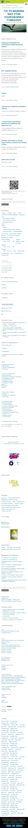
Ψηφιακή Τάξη (4, 598)
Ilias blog (3, 387)
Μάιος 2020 (3, 768)
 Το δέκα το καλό (5, 413)
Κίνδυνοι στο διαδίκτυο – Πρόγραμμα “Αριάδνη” (11, 564)
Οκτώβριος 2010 (5, 798)
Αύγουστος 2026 (5, 721)
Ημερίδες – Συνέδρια (20, 241)
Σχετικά (21, 7)
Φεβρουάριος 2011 (5, 794)
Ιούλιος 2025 (22, 724)
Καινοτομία (18, 243)
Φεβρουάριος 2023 (13, 741)
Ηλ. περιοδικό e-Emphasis (7, 503)
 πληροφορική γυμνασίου (7, 381)
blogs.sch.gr (4, 497)
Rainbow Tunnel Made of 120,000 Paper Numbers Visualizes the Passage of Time (14, 142)
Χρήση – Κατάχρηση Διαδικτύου (8, 566)
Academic (3, 212)
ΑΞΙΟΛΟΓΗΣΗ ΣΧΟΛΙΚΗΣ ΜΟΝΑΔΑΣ (9, 214)
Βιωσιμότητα (22, 214)
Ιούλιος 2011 (12, 790)
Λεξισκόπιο (3, 643)
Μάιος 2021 (10, 758)
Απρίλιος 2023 (18, 739)
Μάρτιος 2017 (18, 771)
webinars (20, 212)
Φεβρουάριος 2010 (5, 803)
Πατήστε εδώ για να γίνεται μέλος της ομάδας (14, 443)
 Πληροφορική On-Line (6, 379)
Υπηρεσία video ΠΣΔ (6, 511)
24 (10, 268)
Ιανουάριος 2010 (14, 803)
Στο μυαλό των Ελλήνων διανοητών (10, 617)
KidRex (3, 695)
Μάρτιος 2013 (19, 777)
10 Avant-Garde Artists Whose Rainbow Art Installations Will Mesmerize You (11, 123)
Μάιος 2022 (10, 749)
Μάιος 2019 (3, 770)
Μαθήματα (3, 245)
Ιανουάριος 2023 (5, 743)
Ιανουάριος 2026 (13, 721)
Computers (3, 709)
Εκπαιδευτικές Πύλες (6, 632)
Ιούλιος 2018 (20, 770)
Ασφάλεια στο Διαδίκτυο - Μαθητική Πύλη (10, 599)
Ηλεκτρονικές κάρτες (18, 503)
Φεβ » (6, 272)
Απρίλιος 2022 (18, 749)
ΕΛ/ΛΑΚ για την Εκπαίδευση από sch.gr (10, 631)
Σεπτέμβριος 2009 (14, 807)
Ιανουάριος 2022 (5, 753)
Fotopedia (10, 709)
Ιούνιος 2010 (19, 800)
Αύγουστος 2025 (14, 724)
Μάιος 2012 (20, 783)
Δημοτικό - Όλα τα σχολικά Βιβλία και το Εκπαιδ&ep (14, 335)
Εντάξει (9, 825)
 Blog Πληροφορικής (6, 375)
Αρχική (3, 5)
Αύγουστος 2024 (5, 732)
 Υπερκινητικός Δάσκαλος (7, 410)
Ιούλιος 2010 (13, 800)
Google (3, 700)
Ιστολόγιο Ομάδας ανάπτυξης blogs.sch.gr (10, 507)
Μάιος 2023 (10, 739)
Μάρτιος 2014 (4, 775)
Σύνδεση (3, 547)
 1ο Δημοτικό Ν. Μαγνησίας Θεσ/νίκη (9, 412)
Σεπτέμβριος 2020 (14, 764)
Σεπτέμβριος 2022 (5, 747)
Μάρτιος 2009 (12, 809)
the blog (3, 384)
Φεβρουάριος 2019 (12, 770)
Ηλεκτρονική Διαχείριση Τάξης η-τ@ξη (9, 505)
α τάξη (4, 241)
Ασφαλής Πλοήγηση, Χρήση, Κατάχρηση (12, 229)
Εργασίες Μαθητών (5, 239)
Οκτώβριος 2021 (13, 754)
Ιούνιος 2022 (4, 749)
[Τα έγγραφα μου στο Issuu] (6, 311)
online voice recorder (8, 159)
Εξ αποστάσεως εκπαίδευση (9, 220)
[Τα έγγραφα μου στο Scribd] (6, 308)
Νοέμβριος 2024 (13, 728)
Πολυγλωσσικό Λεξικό (6, 649)
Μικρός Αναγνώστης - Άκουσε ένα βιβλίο (10, 682)
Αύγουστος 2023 (13, 738)
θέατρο (14, 250)
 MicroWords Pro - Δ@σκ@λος (8, 395)
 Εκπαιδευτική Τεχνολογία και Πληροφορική (11, 376)
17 (10, 267)
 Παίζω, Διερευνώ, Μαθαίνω (7, 392)
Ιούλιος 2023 (21, 738)
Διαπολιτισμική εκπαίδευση (9, 218)
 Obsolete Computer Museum (8, 367)
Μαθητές (15, 5)
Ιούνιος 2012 (13, 783)
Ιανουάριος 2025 (21, 726)
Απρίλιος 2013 (11, 777)
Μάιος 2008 (20, 813)
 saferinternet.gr (5, 351)
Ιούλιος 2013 (11, 775)
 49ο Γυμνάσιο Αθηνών (6, 402)
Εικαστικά (9, 250)
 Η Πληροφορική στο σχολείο (8, 378)
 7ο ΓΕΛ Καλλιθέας (6, 416)
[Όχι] (26, 822)
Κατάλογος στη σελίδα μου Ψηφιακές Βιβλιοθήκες (12, 683)
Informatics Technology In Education (9, 281)
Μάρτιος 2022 (4, 751)
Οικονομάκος (4, 385)
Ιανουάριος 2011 (14, 794)
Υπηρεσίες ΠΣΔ (4, 255)
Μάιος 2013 (3, 777)
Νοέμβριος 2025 (4, 723)
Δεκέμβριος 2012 (13, 779)
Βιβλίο (4, 250)
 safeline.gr (4, 348)
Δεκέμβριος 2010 (5, 796)
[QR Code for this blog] (14, 185)
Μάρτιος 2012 (12, 785)
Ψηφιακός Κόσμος (6, 7)
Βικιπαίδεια (3, 668)
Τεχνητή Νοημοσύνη (18, 253)
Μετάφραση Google (5, 658)
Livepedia (3, 669)
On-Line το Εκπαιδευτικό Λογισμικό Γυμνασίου (11, 601)
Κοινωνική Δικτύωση (7, 231)
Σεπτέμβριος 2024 (14, 730)
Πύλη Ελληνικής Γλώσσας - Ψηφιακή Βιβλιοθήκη (12, 675)
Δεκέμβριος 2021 (13, 753)
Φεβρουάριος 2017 (5, 773)
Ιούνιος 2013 (18, 775)
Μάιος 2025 (3, 726)
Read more (19, 825)
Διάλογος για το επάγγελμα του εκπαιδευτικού (13, 619)
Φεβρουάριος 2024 (19, 734)
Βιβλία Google (13, 686)
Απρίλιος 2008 (4, 815)
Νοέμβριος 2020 (13, 762)
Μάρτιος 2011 (18, 792)
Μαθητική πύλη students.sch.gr (8, 509)
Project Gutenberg (5, 686)
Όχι (13, 825)
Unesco (14, 212)
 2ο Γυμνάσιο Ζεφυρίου (6, 404)
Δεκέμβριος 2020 (5, 762)
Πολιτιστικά (3, 249)
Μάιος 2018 (3, 771)
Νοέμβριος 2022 (4, 745)
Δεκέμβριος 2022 (13, 743)
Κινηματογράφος (21, 250)
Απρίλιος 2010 (11, 801)
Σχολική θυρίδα (6, 616)
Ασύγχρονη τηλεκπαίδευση (14, 497)
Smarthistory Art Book (6, 689)
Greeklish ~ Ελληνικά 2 (6, 652)
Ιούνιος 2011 (19, 790)
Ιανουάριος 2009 (5, 811)
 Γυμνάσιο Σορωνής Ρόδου (7, 407)
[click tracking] (9, 706)
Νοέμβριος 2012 (4, 781)
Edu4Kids (3, 284)
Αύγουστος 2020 (5, 766)
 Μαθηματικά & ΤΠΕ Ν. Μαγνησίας (9, 421)
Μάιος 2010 (3, 801)
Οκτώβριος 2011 (4, 788)
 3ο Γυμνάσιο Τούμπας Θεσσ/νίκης (9, 406)
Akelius (3, 93)
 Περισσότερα (4, 369)
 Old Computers (5, 365)
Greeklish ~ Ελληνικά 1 (6, 651)
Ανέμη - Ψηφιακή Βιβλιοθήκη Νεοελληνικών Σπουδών (13, 680)
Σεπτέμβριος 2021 (5, 756)
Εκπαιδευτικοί (9, 5)
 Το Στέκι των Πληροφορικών (8, 373)
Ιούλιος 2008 (13, 813)
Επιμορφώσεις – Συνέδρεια (7, 237)
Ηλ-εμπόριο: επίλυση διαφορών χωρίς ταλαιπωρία (12, 574)
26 (3, 270)
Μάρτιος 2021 (18, 758)
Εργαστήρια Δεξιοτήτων (8, 222)
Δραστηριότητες (15, 7)
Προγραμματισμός (5, 253)
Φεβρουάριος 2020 (12, 768)
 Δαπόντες (4, 393)
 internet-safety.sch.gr (6, 345)
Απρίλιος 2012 (4, 785)
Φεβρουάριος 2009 (21, 809)
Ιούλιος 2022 (22, 747)
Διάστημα (3, 235)
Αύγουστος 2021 (14, 756)
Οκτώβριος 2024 (5, 730)
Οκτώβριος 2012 (13, 781)
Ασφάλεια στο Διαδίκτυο (10, 555)
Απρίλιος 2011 (11, 792)
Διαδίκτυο (8, 87)
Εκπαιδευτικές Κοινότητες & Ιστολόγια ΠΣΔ (10, 549)
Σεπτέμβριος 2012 (5, 783)
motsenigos (5, 325)
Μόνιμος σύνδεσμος (13, 64)
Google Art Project (5, 688)
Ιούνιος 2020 (19, 766)
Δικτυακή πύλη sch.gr (6, 501)
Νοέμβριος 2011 (13, 786)
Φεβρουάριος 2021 (5, 760)
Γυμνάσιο (5, 333)
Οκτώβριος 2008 (13, 811)
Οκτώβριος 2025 (13, 723)
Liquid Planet (4, 287)
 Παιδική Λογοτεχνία (6, 409)
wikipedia (3, 666)
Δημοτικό (3, 224)
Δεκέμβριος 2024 (5, 728)
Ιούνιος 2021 (4, 758)
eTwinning (9, 212)
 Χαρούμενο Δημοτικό (6, 415)
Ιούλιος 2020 (13, 766)
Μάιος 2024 (3, 734)
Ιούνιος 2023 (4, 739)
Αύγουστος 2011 (5, 790)
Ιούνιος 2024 (19, 732)
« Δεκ (2, 272)
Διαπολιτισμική (4, 233)
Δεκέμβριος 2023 (13, 736)
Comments (17, 547)
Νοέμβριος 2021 (4, 754)
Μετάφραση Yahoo (5, 660)
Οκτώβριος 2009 (5, 807)
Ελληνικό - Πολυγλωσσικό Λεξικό (8, 648)
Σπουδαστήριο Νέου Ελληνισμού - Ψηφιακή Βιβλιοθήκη (13, 677)
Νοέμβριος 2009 (13, 805)
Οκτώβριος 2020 (5, 764)
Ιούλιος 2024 (13, 732)
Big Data (5, 227)
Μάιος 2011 (3, 792)
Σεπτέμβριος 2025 (5, 724)
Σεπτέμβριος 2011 (14, 788)
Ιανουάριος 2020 (21, 768)
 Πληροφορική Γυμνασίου (7, 382)
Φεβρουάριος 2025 (12, 726)
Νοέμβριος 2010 (13, 796)
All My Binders (4, 297)
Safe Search (4, 697)
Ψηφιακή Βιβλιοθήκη (17, 231)
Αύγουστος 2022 (14, 747)
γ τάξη (13, 241)
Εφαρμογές (18, 239)
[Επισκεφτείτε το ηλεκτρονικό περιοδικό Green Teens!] (14, 483)
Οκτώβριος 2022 (13, 745)
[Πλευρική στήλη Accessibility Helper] (26, 4)
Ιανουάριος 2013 (5, 779)
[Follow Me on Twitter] (7, 305)
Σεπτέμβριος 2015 (15, 773)
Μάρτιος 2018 (11, 771)
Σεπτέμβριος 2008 (5, 813)
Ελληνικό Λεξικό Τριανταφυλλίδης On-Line (10, 645)
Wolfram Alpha (4, 702)
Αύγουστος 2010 (5, 800)
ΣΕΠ (12, 253)
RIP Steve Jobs (13, 325)
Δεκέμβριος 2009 (5, 805)
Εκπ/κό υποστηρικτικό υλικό (18, 501)
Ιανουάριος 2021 (14, 760)
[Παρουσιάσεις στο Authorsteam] (2, 314)
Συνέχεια (4, 60)
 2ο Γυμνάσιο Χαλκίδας (6, 401)
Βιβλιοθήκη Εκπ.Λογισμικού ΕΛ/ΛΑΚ (9, 499)
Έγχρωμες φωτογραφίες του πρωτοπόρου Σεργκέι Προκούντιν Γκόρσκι (12, 44)
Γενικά (7, 64)
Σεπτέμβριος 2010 (14, 798)
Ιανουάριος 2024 (5, 736)
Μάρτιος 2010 (19, 801)
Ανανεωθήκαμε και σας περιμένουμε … (10, 557)
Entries (9, 547)
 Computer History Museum (7, 364)
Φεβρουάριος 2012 (21, 785)
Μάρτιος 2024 (11, 734)
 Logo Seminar (5, 396)
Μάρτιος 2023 (4, 741)
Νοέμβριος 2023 (4, 738)
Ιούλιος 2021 (22, 756)
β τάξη (8, 241)
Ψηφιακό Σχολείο (5, 596)
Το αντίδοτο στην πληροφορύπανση (9, 559)
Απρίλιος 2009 (4, 809)
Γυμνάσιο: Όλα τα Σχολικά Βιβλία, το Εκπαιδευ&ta (14, 332)
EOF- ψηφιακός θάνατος (9, 71)
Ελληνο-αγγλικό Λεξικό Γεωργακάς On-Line (10, 646)
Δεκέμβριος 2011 (5, 786)
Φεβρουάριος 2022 (13, 751)
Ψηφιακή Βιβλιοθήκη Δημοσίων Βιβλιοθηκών (11, 678)
